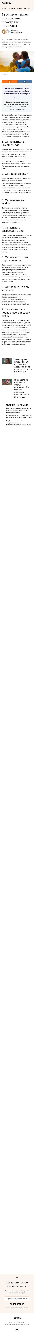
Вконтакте (17, 1329)
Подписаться (17, 1304)
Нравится (17, 98)
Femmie (11, 3)
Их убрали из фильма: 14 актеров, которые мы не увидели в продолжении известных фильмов (18, 423)
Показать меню (30, 3)
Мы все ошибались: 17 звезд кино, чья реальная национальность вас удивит (19, 416)
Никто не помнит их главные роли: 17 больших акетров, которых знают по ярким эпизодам (19, 410)
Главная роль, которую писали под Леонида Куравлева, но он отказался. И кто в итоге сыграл (23, 365)
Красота (11, 8)
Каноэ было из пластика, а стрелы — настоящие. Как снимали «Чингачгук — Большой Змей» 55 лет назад (21, 388)
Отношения (21, 8)
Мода (4, 8)
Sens (23, 109)
